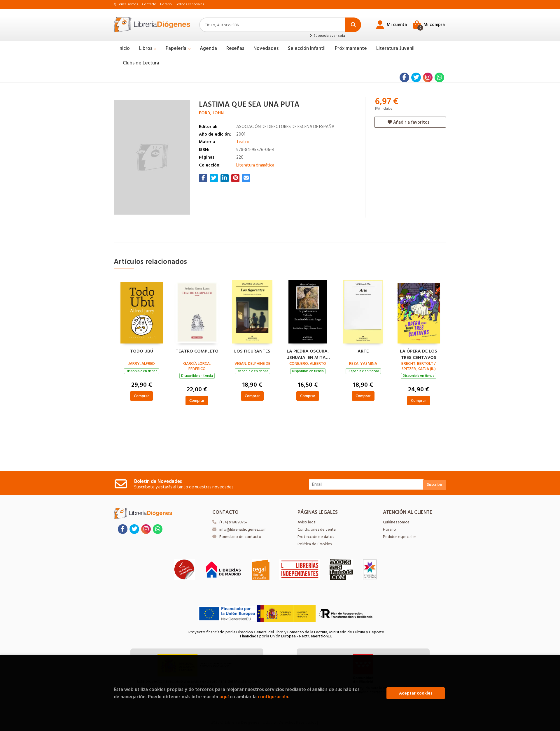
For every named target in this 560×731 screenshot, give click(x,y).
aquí (224, 697)
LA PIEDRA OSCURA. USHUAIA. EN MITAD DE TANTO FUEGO (307, 354)
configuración (273, 697)
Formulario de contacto (240, 536)
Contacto (149, 4)
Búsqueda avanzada (329, 36)
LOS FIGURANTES (252, 351)
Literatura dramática (255, 165)
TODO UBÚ (141, 351)
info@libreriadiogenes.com (243, 529)
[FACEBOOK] (404, 77)
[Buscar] (353, 24)
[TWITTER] (416, 77)
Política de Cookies (315, 544)
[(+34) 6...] (439, 77)
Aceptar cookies (416, 693)
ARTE (363, 351)
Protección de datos (316, 536)
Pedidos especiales (190, 4)
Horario (166, 4)
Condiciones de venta (317, 529)
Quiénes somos (126, 4)
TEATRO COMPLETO (197, 351)
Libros (146, 48)
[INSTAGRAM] (428, 77)
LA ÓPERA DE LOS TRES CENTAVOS (418, 354)
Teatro (242, 142)
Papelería (177, 48)
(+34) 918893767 (233, 522)
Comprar (141, 395)
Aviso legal (307, 522)
